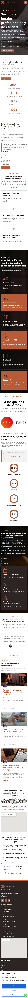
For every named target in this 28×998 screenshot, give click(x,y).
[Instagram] (6, 900)
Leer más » (5, 704)
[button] (25, 2)
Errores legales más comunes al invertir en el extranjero (13, 768)
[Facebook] (2, 900)
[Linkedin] (9, 900)
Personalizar (14, 990)
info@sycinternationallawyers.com (16, 809)
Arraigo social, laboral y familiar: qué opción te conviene (13, 692)
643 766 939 (9, 806)
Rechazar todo (14, 994)
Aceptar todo (14, 985)
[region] (14, 984)
